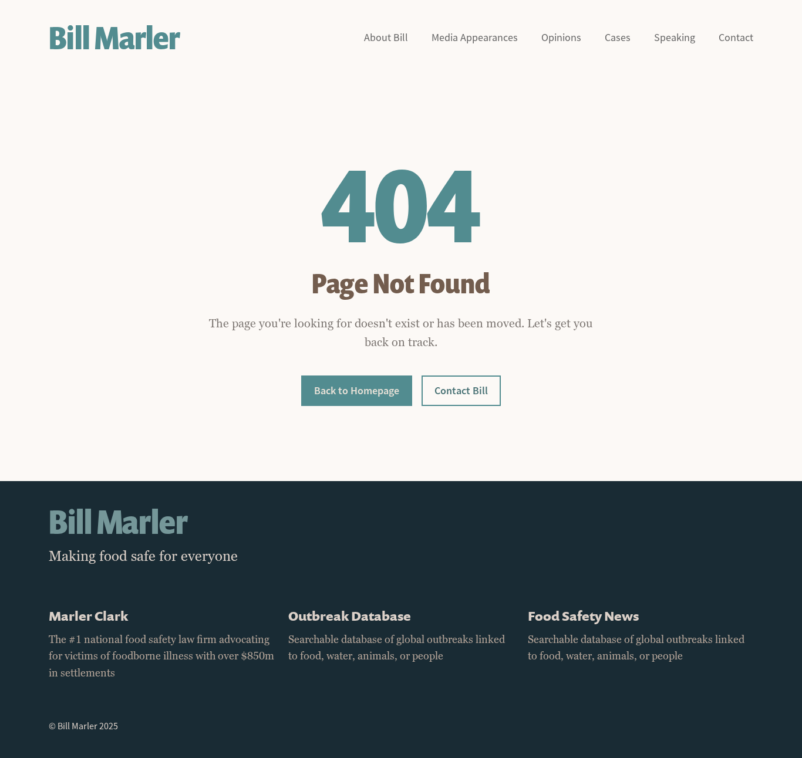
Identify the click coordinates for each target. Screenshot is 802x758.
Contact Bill (461, 390)
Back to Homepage (356, 390)
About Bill (386, 38)
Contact (736, 38)
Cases (618, 38)
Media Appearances (475, 38)
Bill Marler (114, 38)
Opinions (561, 38)
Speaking (674, 38)
